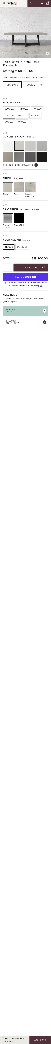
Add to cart (31, 267)
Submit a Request (10, 310)
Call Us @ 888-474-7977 (12, 322)
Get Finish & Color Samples (18, 165)
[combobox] (33, 3)
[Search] (33, 3)
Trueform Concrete (10, 3)
